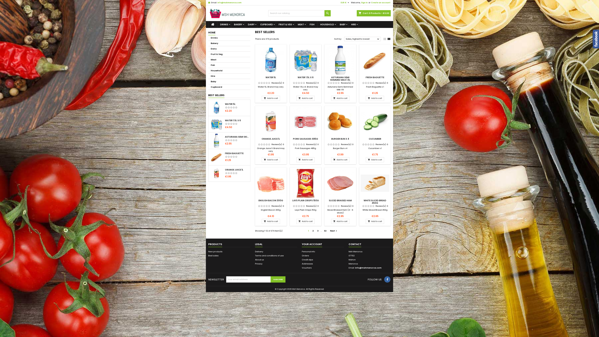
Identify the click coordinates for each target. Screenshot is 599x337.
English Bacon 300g (270, 200)
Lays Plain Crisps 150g (305, 200)
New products (215, 251)
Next (334, 230)
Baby (342, 24)
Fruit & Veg (285, 24)
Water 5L (230, 104)
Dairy (251, 24)
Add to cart (271, 98)
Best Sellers (216, 95)
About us (259, 259)
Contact (355, 244)
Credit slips (307, 259)
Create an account (380, 2)
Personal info (308, 251)
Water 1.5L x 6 (233, 120)
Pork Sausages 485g (305, 138)
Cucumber (375, 138)
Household (327, 24)
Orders (305, 255)
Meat (301, 24)
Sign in (364, 2)
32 (325, 230)
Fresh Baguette (234, 153)
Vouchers (307, 267)
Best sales (213, 255)
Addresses (307, 263)
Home (211, 32)
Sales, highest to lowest (363, 39)
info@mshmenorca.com (229, 2)
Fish (312, 24)
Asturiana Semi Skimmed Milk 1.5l (237, 137)
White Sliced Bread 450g (375, 202)
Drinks (224, 24)
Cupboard (266, 24)
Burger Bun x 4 (340, 138)
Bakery (238, 24)
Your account (312, 244)
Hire (353, 24)
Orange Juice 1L (234, 169)
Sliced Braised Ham (340, 200)
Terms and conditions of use (269, 255)
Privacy (258, 263)
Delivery (259, 251)
